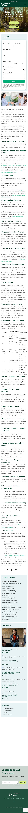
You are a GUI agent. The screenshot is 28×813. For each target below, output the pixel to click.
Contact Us (9, 798)
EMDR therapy (5, 595)
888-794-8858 (15, 26)
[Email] (15, 569)
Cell (4, 55)
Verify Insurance (13, 22)
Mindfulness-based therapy (8, 593)
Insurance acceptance (7, 604)
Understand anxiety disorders (9, 581)
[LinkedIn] (11, 569)
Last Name (17, 43)
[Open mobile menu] (25, 4)
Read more (5, 652)
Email (15, 63)
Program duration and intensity (10, 602)
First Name (6, 43)
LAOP (5, 712)
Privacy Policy (17, 785)
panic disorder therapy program (16, 190)
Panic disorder (5, 585)
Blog (13, 798)
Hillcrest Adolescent (9, 708)
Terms (23, 798)
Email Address (7, 49)
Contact (14, 81)
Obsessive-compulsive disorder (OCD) (11, 583)
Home (5, 798)
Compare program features (8, 598)
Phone (8, 63)
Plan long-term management (9, 612)
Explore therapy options (8, 588)
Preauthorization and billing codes (10, 609)
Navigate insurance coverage (9, 605)
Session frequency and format (9, 600)
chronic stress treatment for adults (17, 211)
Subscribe (22, 782)
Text (22, 63)
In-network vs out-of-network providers (11, 607)
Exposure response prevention (9, 591)
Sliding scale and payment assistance (11, 611)
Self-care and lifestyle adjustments (10, 614)
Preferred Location (7, 66)
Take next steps (6, 619)
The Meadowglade (8, 714)
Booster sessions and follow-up (9, 616)
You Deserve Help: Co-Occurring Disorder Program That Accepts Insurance (9, 695)
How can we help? (7, 72)
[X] (7, 569)
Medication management (8, 597)
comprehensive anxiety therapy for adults (14, 555)
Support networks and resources (10, 618)
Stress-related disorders (8, 586)
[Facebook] (3, 569)
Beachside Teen (8, 710)
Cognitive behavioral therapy (9, 590)
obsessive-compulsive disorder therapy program (13, 165)
